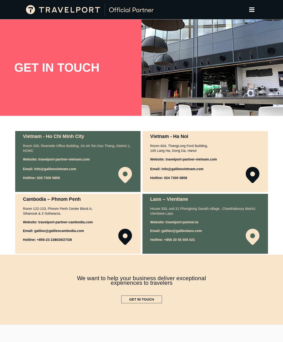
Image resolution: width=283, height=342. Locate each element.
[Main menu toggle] (252, 9)
